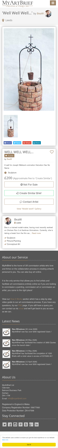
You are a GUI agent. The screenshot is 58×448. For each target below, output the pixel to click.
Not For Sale (30, 184)
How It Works (16, 298)
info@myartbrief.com (17, 398)
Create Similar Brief (30, 193)
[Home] (17, 4)
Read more (36, 233)
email (21, 308)
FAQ (20, 305)
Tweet (17, 142)
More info (5, 440)
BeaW (40, 13)
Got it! (29, 444)
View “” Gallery (29, 208)
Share (8, 142)
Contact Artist (30, 201)
